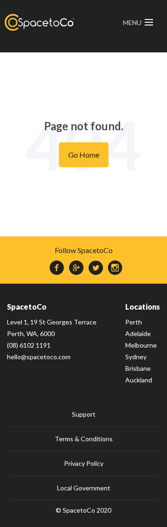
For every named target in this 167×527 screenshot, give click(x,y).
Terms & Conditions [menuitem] (84, 439)
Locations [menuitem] (142, 306)
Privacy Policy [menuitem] (83, 463)
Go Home (83, 154)
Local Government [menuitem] (83, 488)
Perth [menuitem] (133, 322)
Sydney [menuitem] (136, 357)
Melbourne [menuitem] (141, 345)
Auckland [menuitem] (138, 380)
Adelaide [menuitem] (138, 333)
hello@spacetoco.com (39, 357)
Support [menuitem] (84, 414)
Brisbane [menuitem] (138, 368)
